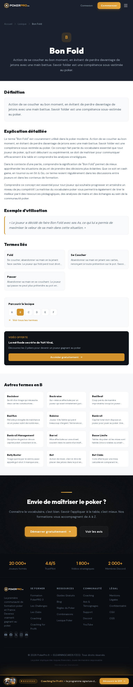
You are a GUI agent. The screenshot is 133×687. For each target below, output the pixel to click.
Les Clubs (35, 612)
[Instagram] (21, 635)
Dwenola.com (73, 665)
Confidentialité (117, 605)
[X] (16, 635)
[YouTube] (5, 635)
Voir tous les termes (25, 320)
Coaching (35, 618)
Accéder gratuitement (64, 357)
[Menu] (126, 5)
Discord (87, 618)
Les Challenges (38, 605)
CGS (112, 618)
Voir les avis (94, 532)
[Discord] (26, 635)
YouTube (88, 624)
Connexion (87, 5)
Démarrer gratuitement (48, 532)
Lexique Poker (64, 620)
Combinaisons (65, 614)
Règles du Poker (66, 607)
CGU (112, 612)
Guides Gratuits (66, 595)
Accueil (8, 23)
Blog (59, 601)
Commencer (109, 5)
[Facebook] (10, 635)
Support (88, 612)
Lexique (22, 23)
